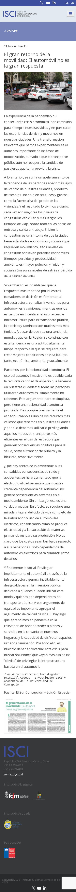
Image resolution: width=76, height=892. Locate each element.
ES (67, 3)
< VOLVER (11, 31)
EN (72, 3)
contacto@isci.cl (13, 774)
